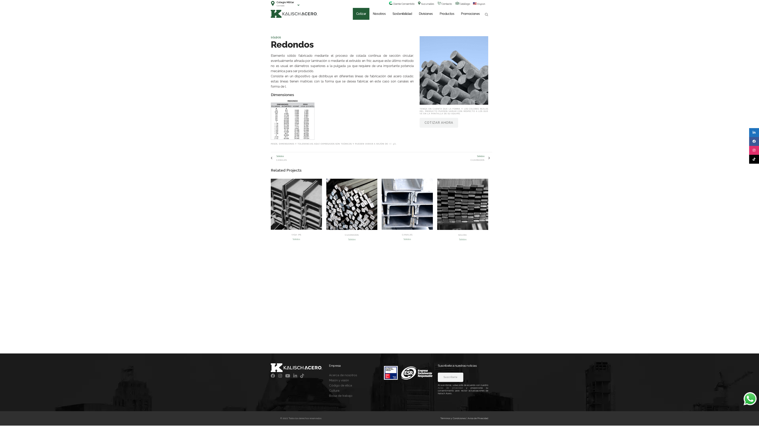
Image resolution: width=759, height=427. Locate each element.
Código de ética (340, 385)
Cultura (334, 390)
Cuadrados (352, 235)
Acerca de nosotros (343, 375)
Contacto (446, 3)
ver (296, 203)
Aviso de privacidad (450, 388)
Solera (462, 235)
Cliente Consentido (403, 3)
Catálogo (464, 3)
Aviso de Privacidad (478, 418)
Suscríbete (451, 377)
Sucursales (427, 3)
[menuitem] (477, 4)
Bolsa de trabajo (340, 396)
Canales (407, 235)
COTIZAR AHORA (439, 123)
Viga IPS (296, 235)
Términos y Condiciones (453, 418)
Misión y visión (339, 380)
